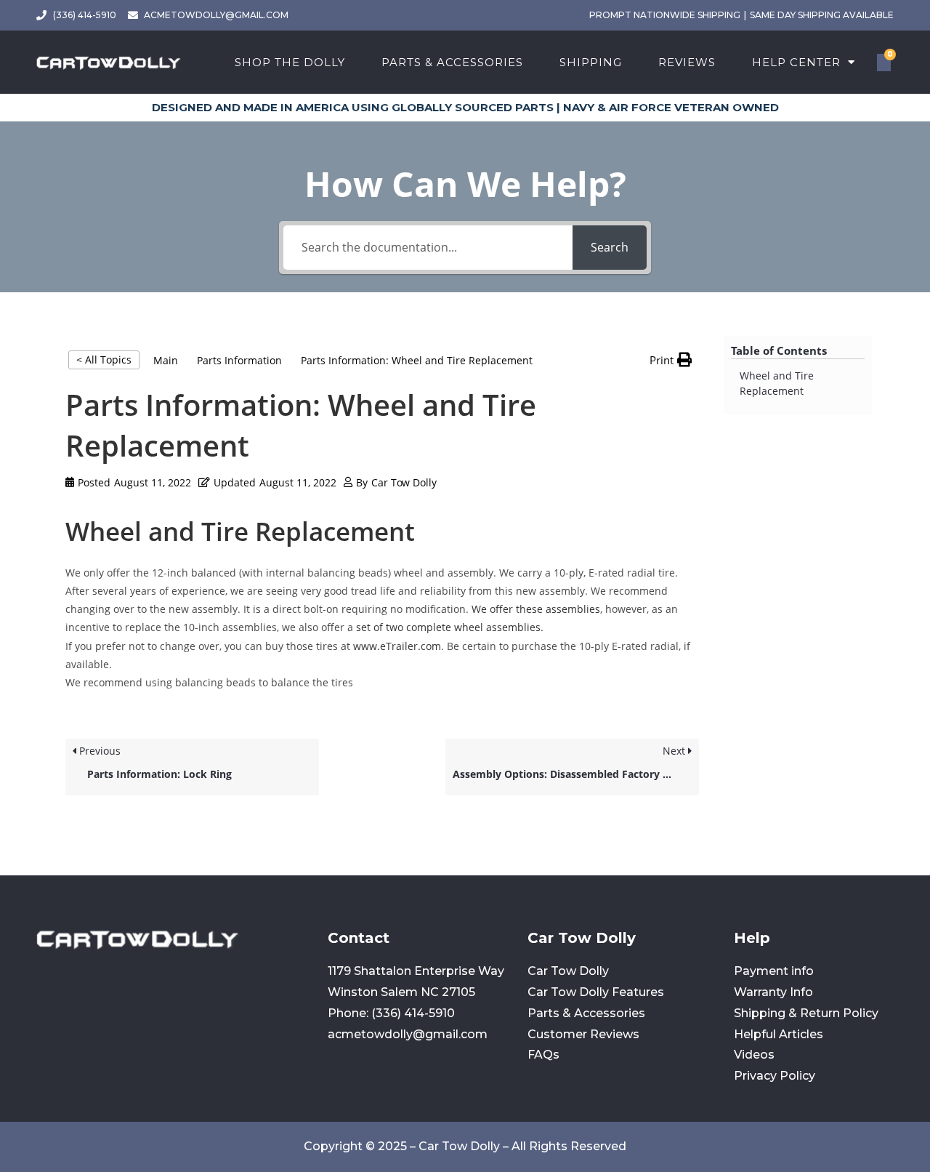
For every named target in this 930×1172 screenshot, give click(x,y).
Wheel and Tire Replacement (777, 383)
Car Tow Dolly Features (595, 992)
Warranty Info (773, 992)
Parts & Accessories (452, 62)
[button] (671, 360)
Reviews (687, 62)
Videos (754, 1054)
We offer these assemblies (536, 609)
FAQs (543, 1054)
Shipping (590, 62)
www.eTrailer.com (397, 646)
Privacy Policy (774, 1076)
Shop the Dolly (290, 62)
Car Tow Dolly (568, 971)
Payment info (774, 971)
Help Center (796, 62)
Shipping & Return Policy (806, 1013)
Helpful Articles (778, 1034)
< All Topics (104, 359)
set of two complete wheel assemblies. (449, 627)
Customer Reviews (583, 1034)
